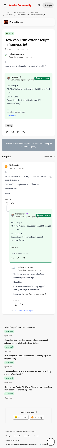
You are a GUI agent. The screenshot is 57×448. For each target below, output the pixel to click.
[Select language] (39, 5)
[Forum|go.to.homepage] (20, 5)
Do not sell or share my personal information (21, 445)
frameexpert (16, 77)
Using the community (13, 436)
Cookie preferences (12, 440)
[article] (28, 185)
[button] (5, 6)
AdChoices (45, 445)
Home (8, 12)
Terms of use (27, 436)
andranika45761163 (16, 54)
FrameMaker (34, 12)
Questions (9, 15)
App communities (20, 12)
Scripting (9, 125)
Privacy (36, 436)
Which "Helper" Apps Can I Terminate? (20, 327)
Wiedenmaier (14, 165)
